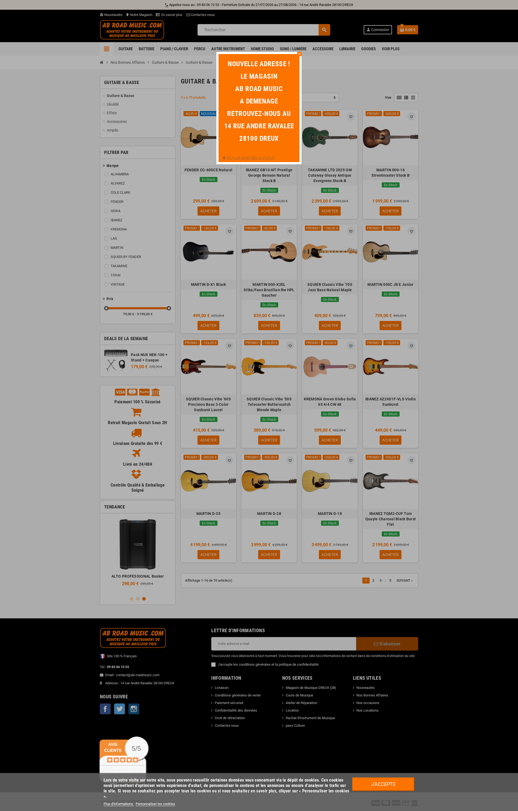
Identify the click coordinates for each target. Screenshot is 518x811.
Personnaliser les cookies (155, 804)
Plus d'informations (119, 804)
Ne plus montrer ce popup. (250, 158)
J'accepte (383, 784)
